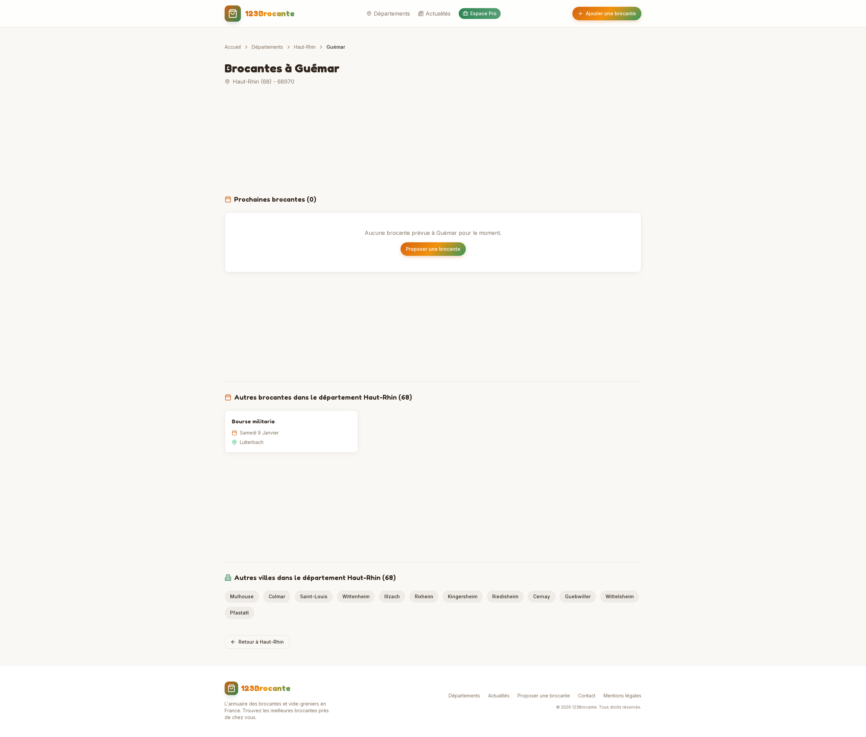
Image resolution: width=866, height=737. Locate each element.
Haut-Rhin (305, 47)
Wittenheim (355, 596)
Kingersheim (462, 596)
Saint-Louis (313, 596)
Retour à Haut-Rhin (261, 642)
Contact (586, 695)
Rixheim (424, 596)
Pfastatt (239, 613)
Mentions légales (622, 695)
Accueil (233, 47)
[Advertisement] (433, 144)
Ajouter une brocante (611, 13)
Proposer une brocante (433, 249)
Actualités (438, 13)
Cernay (541, 596)
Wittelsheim (620, 596)
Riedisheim (505, 596)
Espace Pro (483, 13)
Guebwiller (578, 596)
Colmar (277, 596)
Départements (392, 13)
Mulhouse (242, 596)
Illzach (392, 596)
